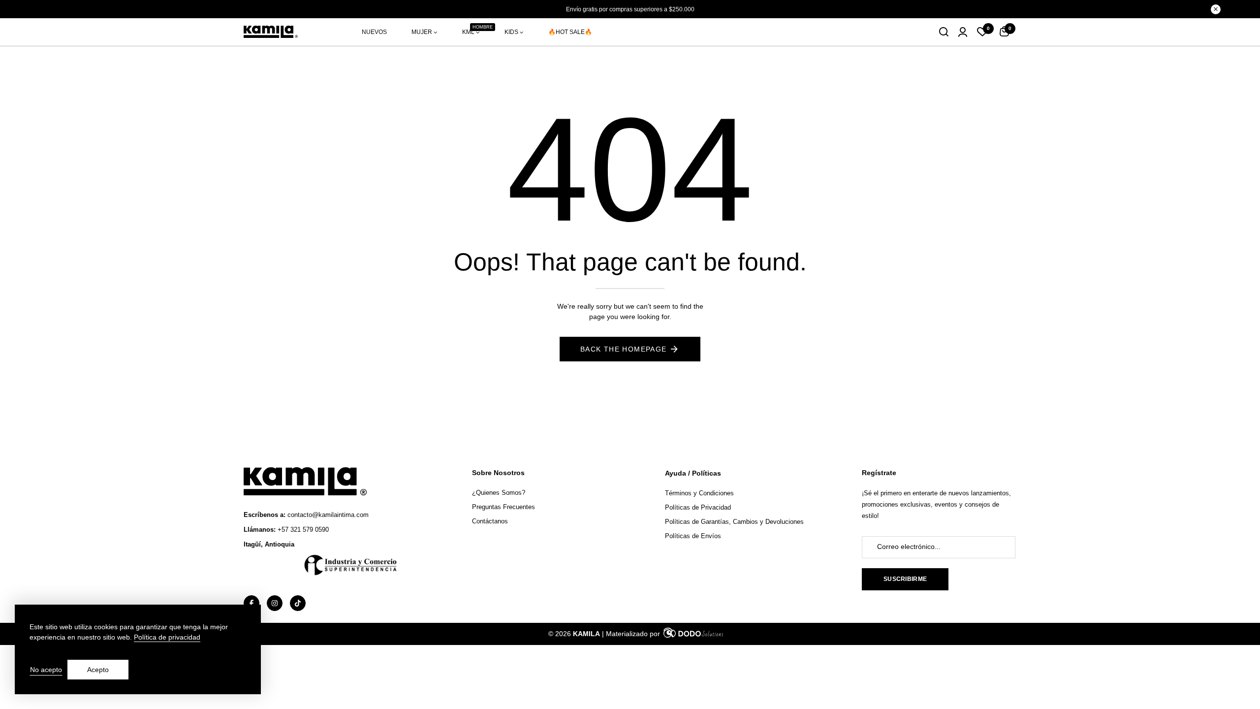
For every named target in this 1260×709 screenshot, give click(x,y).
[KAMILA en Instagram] (275, 603)
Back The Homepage (623, 349)
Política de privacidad (167, 637)
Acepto (98, 670)
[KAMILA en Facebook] (251, 603)
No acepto (46, 670)
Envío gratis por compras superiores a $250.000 (630, 9)
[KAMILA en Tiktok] (298, 603)
